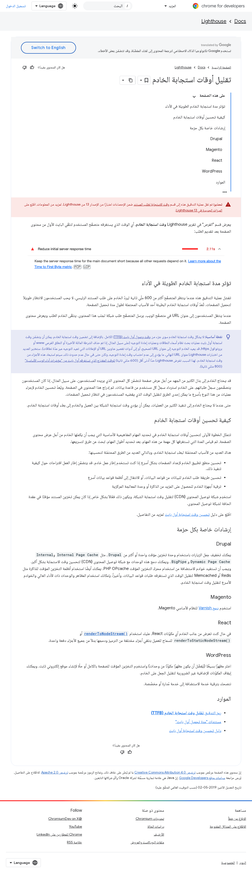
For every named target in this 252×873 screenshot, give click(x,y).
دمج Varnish (209, 608)
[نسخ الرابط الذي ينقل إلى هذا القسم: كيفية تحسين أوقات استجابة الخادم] (149, 420)
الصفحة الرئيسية (221, 67)
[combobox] (107, 5)
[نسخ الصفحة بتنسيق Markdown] (130, 80)
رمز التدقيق (186, 713)
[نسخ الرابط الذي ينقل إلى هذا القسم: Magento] (205, 597)
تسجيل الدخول (16, 6)
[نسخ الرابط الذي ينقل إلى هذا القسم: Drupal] (211, 544)
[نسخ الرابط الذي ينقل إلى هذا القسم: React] (213, 623)
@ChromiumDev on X (65, 818)
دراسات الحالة (155, 826)
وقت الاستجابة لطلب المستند (151, 204)
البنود (242, 863)
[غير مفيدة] (24, 67)
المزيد (172, 6)
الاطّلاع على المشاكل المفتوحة (228, 826)
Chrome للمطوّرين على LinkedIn (59, 834)
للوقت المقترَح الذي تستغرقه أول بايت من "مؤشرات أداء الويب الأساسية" (70, 360)
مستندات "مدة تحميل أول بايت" (198, 721)
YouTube (75, 826)
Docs (240, 21)
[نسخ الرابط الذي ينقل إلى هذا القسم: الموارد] (212, 699)
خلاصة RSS (74, 842)
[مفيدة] (32, 67)
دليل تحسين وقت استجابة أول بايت (195, 730)
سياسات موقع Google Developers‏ (202, 778)
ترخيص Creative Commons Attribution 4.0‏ (164, 772)
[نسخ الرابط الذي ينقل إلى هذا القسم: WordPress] (201, 655)
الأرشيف (159, 834)
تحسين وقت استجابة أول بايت (187, 514)
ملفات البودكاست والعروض (147, 842)
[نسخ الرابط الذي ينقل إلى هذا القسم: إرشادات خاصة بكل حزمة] (172, 530)
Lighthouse (213, 21)
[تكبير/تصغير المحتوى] (194, 97)
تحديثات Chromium (150, 818)
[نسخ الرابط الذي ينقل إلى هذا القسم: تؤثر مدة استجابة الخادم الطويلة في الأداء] (137, 283)
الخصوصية (228, 863)
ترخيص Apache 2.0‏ (54, 772)
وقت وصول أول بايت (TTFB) (132, 337)
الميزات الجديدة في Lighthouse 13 (199, 210)
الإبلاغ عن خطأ (237, 818)
